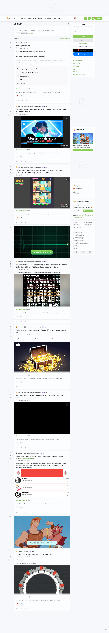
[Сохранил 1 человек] (22, 222)
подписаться (87, 210)
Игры (29, 600)
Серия (25, 458)
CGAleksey (20, 453)
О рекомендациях (88, 224)
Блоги (54, 18)
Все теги (31, 33)
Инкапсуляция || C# (23, 46)
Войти (98, 18)
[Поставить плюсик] (10, 42)
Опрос (20, 92)
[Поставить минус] (10, 48)
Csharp (24, 92)
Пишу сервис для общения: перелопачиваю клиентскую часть (39, 456)
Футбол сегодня (76, 246)
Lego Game (43, 600)
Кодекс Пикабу (76, 224)
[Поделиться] (26, 101)
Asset (44, 214)
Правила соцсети (88, 222)
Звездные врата (36, 600)
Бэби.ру (75, 248)
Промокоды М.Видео (78, 234)
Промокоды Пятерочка (78, 235)
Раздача (30, 153)
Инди (34, 153)
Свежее (34, 18)
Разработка (57, 92)
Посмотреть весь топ (78, 196)
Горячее (23, 18)
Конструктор (57, 214)
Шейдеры (57, 153)
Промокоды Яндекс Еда (78, 240)
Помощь (75, 222)
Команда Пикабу (77, 225)
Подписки (40, 18)
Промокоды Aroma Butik (78, 237)
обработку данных (83, 215)
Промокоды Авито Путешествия (80, 243)
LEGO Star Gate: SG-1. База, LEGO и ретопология (34, 554)
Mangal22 (20, 42)
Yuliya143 (20, 551)
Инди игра (26, 214)
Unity (48, 92)
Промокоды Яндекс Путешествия (80, 238)
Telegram (21, 503)
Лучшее (29, 18)
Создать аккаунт (83, 40)
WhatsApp (50, 503)
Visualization (51, 153)
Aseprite (52, 312)
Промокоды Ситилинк (78, 242)
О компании (86, 225)
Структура (43, 92)
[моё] (17, 92)
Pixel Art (47, 312)
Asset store (39, 214)
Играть (83, 149)
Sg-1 (48, 600)
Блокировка (56, 503)
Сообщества (48, 18)
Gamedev (24, 153)
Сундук (61, 378)
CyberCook (20, 106)
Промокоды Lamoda (78, 232)
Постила (75, 245)
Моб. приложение (77, 227)
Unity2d (45, 153)
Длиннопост (57, 600)
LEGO (26, 600)
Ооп (39, 92)
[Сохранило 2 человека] (22, 101)
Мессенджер (27, 503)
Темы (58, 18)
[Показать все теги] (62, 92)
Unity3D (51, 92)
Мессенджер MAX (42, 503)
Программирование (32, 92)
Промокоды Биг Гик (77, 231)
